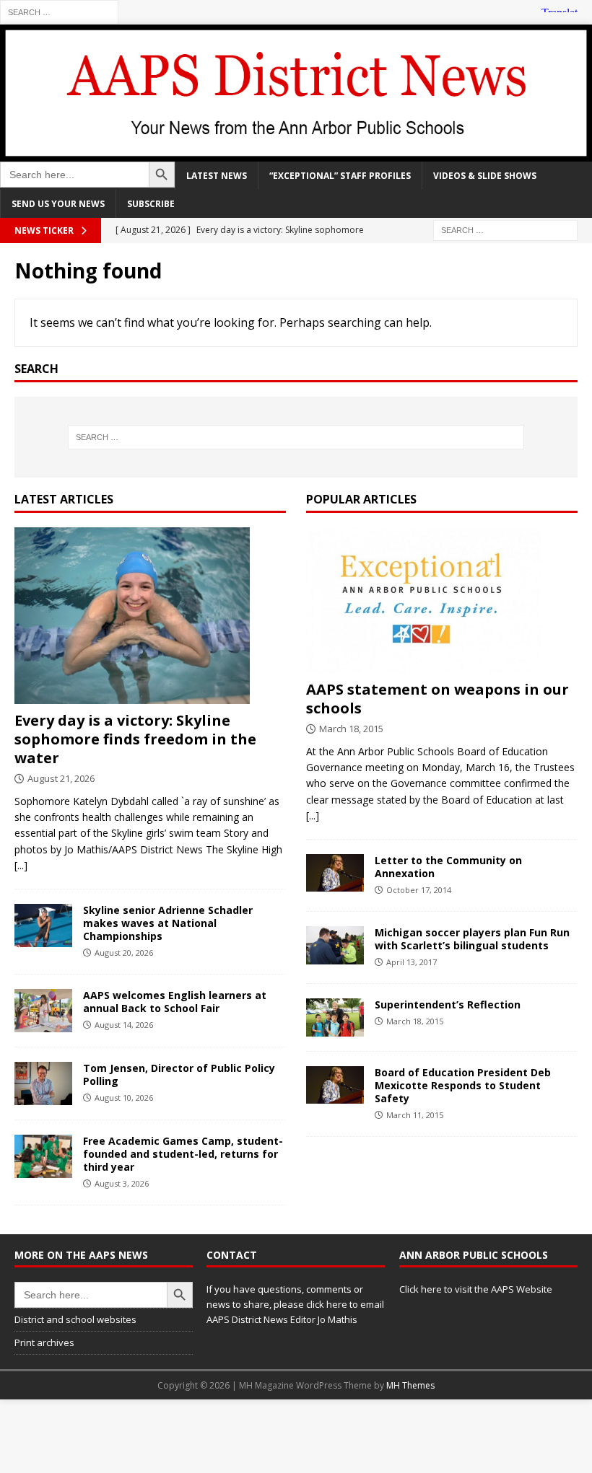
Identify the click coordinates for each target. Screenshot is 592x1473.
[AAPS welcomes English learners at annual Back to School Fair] (43, 1010)
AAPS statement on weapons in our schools (437, 699)
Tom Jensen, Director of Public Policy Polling (179, 1074)
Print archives (44, 1342)
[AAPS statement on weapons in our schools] (442, 600)
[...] (20, 865)
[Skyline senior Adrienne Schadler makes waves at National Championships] (43, 925)
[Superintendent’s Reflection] (335, 1017)
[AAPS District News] (296, 152)
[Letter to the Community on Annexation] (335, 873)
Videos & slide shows (484, 176)
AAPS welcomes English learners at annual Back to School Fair (174, 1001)
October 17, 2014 (418, 889)
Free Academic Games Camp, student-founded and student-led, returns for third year (183, 1154)
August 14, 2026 (124, 1024)
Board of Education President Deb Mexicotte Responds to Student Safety (463, 1085)
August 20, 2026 (124, 952)
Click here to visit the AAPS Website (475, 1289)
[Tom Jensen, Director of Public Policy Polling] (43, 1083)
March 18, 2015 (351, 728)
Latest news (216, 176)
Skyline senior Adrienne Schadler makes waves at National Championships (168, 923)
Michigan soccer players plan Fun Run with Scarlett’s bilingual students (472, 938)
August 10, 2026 (124, 1097)
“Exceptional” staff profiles (340, 176)
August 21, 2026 (61, 778)
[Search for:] (59, 11)
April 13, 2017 (411, 962)
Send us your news (58, 204)
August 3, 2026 (122, 1183)
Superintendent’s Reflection (448, 1004)
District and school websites (75, 1319)
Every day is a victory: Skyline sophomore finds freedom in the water (135, 739)
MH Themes (410, 1385)
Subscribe (151, 204)
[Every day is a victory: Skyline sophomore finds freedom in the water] (150, 615)
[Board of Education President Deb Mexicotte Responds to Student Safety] (335, 1085)
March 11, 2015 (414, 1114)
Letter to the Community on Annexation (448, 866)
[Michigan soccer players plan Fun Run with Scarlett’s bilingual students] (335, 945)
